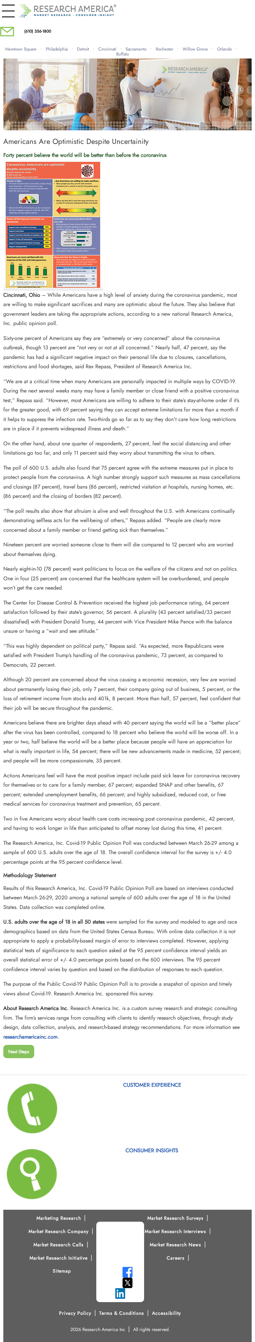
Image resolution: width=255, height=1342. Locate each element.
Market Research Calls (59, 1244)
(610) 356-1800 (37, 31)
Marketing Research (59, 1218)
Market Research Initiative (59, 1258)
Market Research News (175, 1244)
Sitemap (62, 1271)
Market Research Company (59, 1231)
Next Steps (18, 1051)
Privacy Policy (75, 1313)
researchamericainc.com (30, 1037)
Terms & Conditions (121, 1313)
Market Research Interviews (175, 1231)
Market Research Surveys (175, 1218)
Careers (176, 1258)
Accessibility (166, 1313)
